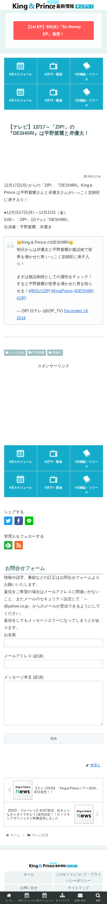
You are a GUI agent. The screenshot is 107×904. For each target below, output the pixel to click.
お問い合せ (29, 888)
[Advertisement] (53, 156)
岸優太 (57, 352)
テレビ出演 (16, 352)
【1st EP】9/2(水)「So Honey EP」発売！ (53, 30)
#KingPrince (62, 291)
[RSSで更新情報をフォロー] (18, 545)
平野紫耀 (39, 352)
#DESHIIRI (84, 291)
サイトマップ (78, 888)
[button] (96, 716)
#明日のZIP (39, 291)
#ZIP (21, 298)
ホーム (29, 874)
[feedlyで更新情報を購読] (8, 545)
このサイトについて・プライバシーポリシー (78, 877)
